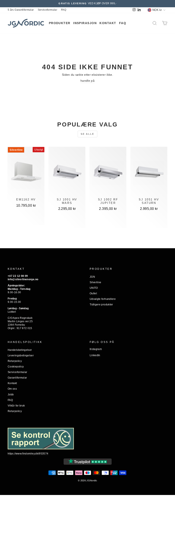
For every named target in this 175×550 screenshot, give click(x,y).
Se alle (88, 134)
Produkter (59, 23)
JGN (92, 276)
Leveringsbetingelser (21, 355)
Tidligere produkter (101, 304)
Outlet (93, 293)
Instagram (96, 349)
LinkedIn (95, 355)
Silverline (95, 282)
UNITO (94, 287)
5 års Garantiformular (21, 9)
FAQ (63, 9)
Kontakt (107, 23)
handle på (87, 80)
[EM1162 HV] (26, 173)
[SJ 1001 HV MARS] (66, 173)
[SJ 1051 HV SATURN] (148, 173)
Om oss (12, 388)
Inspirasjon (85, 23)
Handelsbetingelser (20, 349)
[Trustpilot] (88, 462)
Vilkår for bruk (16, 405)
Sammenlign (26, 219)
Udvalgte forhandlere (103, 298)
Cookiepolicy (16, 366)
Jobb (11, 394)
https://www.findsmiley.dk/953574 (28, 453)
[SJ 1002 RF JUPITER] (107, 173)
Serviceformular (47, 9)
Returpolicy (15, 361)
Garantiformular (17, 377)
